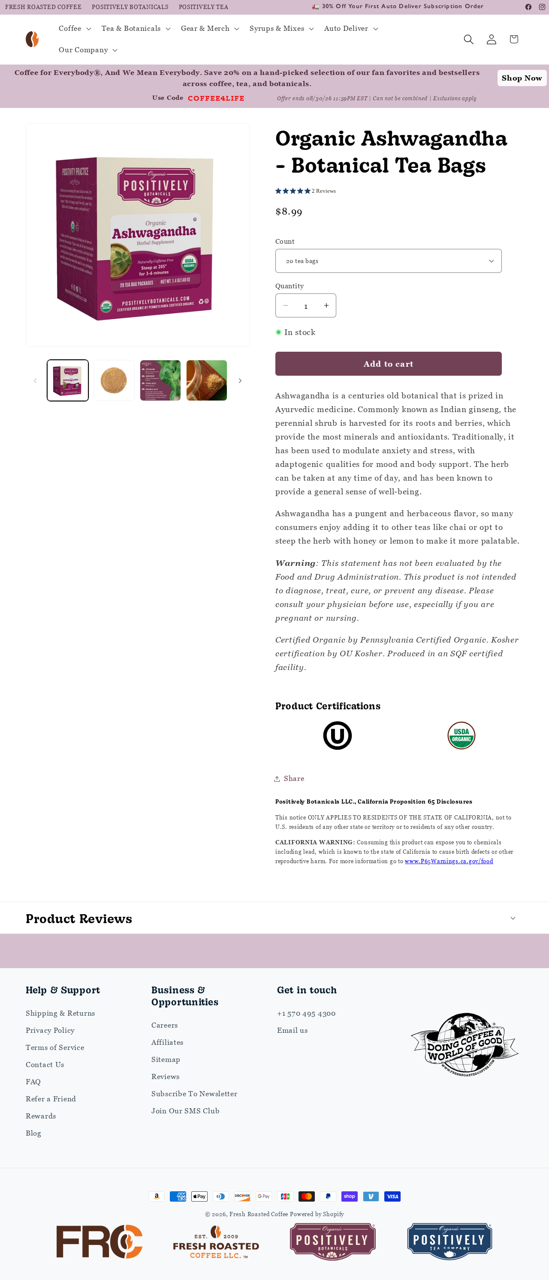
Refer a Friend (51, 1099)
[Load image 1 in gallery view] (67, 380)
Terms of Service (55, 1047)
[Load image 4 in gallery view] (160, 380)
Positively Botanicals (130, 6)
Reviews (165, 1076)
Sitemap (166, 1059)
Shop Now (522, 78)
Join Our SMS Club (185, 1111)
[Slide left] (35, 380)
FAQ (33, 1081)
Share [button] (294, 778)
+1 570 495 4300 (306, 1013)
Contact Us (45, 1064)
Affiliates (167, 1042)
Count (285, 241)
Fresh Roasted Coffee (43, 6)
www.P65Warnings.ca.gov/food (449, 861)
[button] (74, 28)
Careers (164, 1025)
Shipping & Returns (60, 1013)
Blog (34, 1133)
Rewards (41, 1116)
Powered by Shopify (317, 1214)
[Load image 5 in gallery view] (206, 380)
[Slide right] (240, 380)
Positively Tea (204, 6)
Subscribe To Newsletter (194, 1093)
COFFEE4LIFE (216, 97)
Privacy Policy (50, 1030)
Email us (292, 1030)
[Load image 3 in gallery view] (114, 380)
